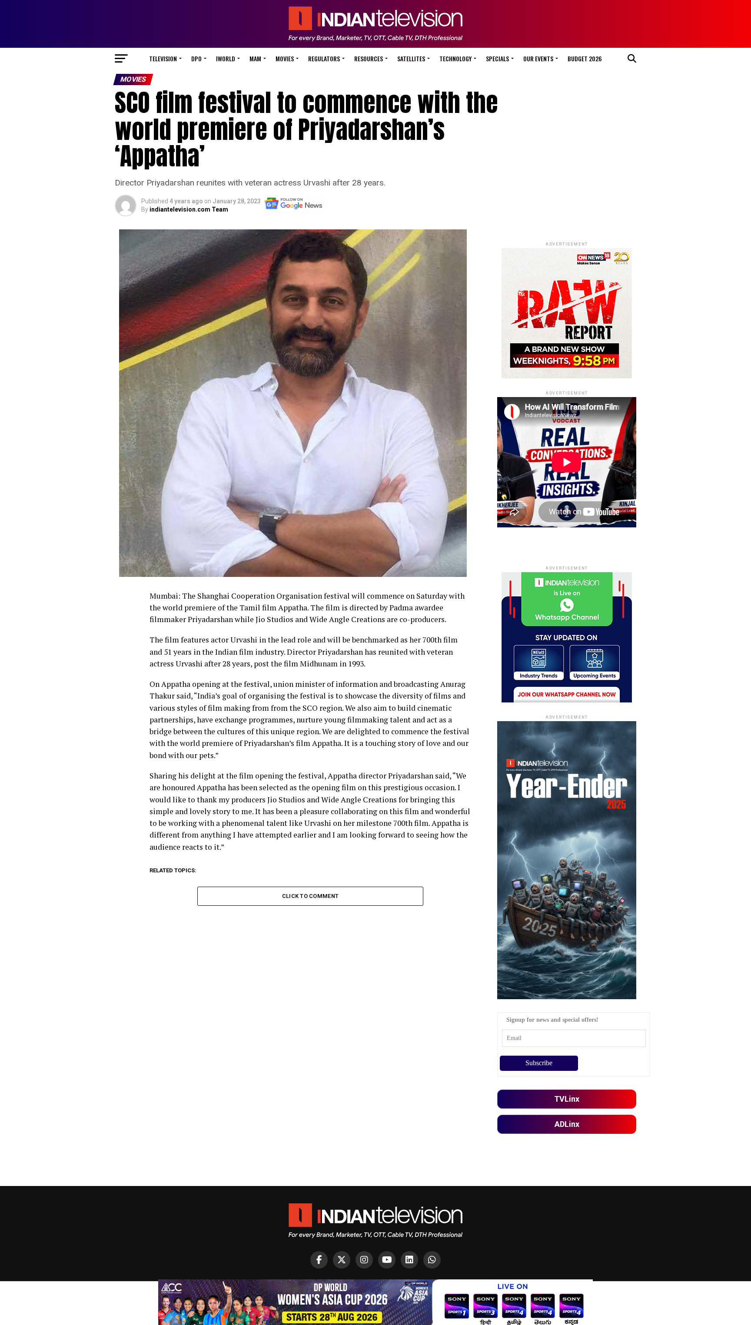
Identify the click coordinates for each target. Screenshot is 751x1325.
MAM (255, 58)
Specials (497, 58)
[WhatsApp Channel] (432, 1260)
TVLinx (566, 1098)
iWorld (225, 58)
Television (163, 58)
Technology (455, 58)
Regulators (324, 58)
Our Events (538, 58)
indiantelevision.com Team (189, 209)
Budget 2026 (585, 58)
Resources (368, 58)
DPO (196, 58)
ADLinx (567, 1124)
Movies (285, 58)
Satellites (411, 58)
